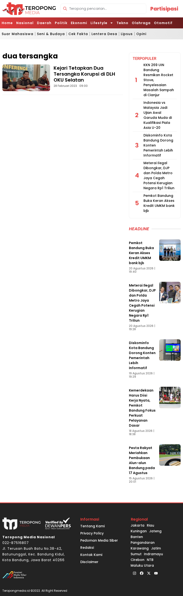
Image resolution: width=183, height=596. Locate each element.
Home (7, 23)
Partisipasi (164, 8)
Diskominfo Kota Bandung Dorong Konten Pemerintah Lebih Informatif (142, 355)
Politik (61, 23)
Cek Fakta (78, 33)
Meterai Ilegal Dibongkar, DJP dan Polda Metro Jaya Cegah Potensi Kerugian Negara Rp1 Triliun (158, 175)
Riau (150, 525)
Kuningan (139, 531)
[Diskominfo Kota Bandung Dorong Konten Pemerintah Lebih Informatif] (170, 350)
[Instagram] (134, 573)
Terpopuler (144, 58)
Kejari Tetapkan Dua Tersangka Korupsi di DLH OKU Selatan (84, 74)
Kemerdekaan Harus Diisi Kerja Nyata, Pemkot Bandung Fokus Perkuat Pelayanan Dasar (142, 408)
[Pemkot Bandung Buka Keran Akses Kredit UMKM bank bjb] (170, 250)
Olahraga (141, 23)
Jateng (155, 531)
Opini (141, 33)
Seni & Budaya (51, 33)
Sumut (136, 554)
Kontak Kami (91, 554)
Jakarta (137, 525)
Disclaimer (89, 561)
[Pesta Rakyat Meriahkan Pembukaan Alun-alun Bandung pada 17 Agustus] (170, 455)
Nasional (25, 23)
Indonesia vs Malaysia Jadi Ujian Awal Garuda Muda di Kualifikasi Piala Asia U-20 (157, 115)
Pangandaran (143, 542)
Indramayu (153, 554)
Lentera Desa (104, 33)
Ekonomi (79, 23)
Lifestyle (99, 23)
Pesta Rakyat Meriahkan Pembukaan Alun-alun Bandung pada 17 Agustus (142, 460)
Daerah (44, 23)
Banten (137, 536)
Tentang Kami (92, 526)
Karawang (140, 548)
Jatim (156, 548)
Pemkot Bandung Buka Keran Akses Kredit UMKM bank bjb (159, 203)
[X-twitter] (148, 573)
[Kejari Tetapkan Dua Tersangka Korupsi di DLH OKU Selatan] (26, 77)
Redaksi (87, 547)
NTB (150, 559)
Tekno (122, 23)
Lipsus (127, 33)
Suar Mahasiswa (17, 33)
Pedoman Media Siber (99, 540)
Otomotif (163, 23)
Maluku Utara (142, 565)
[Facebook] (141, 573)
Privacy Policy (92, 533)
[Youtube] (155, 573)
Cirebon (137, 559)
